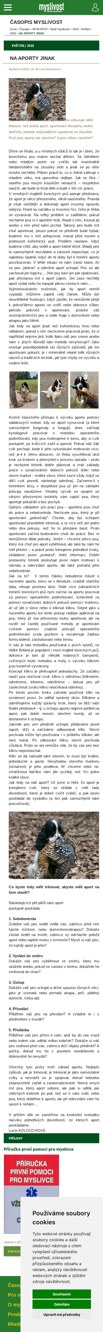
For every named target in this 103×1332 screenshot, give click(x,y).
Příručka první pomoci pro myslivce (39, 1149)
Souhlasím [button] (62, 1294)
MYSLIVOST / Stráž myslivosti (51, 29)
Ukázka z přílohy (15, 1242)
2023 (75, 29)
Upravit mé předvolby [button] (62, 1314)
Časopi (25, 29)
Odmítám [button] (62, 1304)
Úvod (13, 29)
